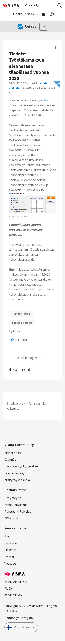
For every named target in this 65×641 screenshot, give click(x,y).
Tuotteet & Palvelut (17, 511)
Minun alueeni (43, 14)
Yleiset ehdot (13, 453)
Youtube (10, 563)
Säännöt (10, 460)
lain (46, 100)
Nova (16, 331)
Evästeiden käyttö (16, 473)
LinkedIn (10, 550)
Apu (52, 14)
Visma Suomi (22, 627)
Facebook (10, 543)
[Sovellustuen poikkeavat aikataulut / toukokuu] (42, 358)
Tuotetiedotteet (22, 322)
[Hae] (59, 5)
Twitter (9, 557)
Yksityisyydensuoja (17, 480)
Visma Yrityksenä (15, 505)
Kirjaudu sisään (23, 14)
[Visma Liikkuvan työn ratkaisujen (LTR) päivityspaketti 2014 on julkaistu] (49, 358)
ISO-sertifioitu (13, 518)
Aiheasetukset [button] (55, 47)
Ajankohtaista (21, 313)
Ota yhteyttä (12, 498)
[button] (32, 203)
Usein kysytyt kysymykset (21, 466)
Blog (7, 536)
